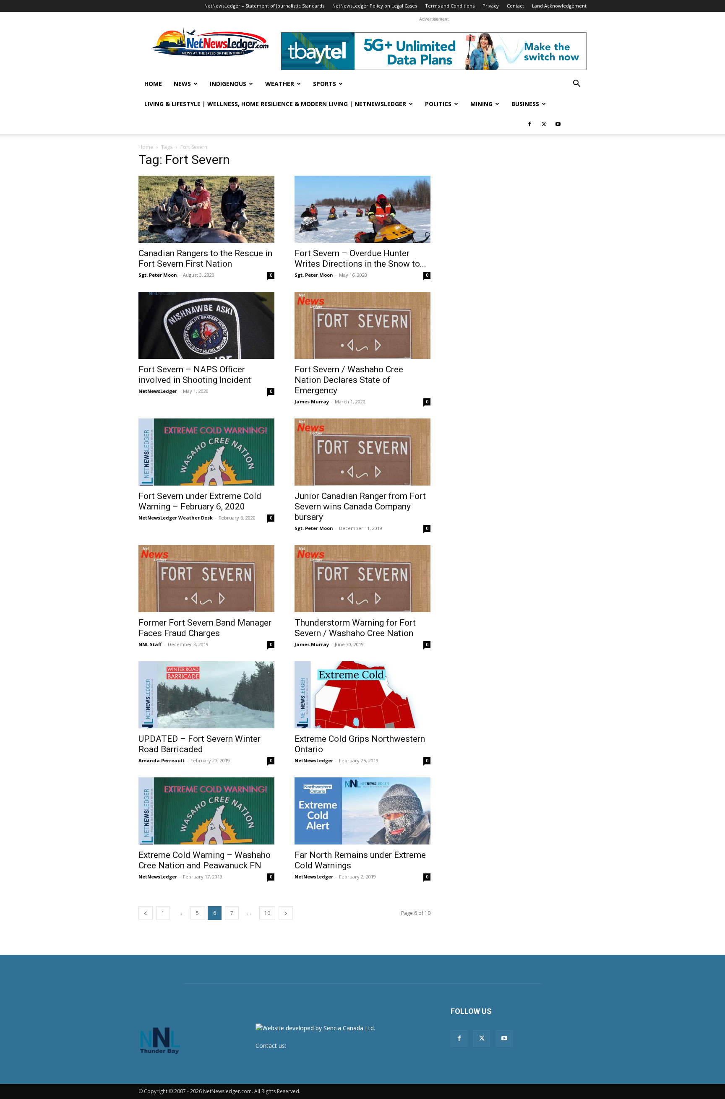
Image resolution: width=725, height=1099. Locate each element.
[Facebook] (529, 124)
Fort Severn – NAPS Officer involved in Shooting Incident (194, 374)
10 (267, 913)
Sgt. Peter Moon (157, 275)
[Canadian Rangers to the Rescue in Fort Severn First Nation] (206, 209)
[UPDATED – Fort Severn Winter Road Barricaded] (206, 694)
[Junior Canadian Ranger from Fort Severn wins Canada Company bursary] (362, 452)
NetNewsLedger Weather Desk (175, 517)
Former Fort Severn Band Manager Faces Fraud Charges (204, 628)
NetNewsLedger (157, 391)
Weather (279, 84)
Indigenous (228, 84)
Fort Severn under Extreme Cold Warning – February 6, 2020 (199, 501)
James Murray (312, 401)
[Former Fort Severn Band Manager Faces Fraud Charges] (206, 578)
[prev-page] (145, 913)
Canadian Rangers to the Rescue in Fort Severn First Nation (205, 258)
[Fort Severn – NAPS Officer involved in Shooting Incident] (206, 325)
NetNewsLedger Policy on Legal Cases (374, 6)
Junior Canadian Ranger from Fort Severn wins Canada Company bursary (360, 506)
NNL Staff (150, 644)
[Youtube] (558, 124)
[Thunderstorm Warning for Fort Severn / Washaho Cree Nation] (362, 578)
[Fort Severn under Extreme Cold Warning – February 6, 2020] (206, 452)
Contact (515, 6)
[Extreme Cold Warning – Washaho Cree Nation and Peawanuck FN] (206, 810)
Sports (324, 84)
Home (153, 84)
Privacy (490, 6)
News (182, 84)
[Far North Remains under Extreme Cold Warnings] (362, 810)
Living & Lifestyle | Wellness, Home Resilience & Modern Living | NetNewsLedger (275, 104)
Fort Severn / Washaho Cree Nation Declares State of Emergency (349, 379)
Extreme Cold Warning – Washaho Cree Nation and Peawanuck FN (204, 860)
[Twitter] (543, 124)
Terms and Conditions (450, 6)
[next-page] (286, 913)
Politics (438, 104)
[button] (576, 84)
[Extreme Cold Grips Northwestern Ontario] (362, 694)
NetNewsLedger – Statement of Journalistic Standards (264, 6)
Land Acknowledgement (559, 6)
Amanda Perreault (161, 760)
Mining (481, 104)
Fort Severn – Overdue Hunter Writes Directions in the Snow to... (360, 258)
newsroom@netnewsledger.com (332, 1046)
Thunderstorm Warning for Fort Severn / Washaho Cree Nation (355, 628)
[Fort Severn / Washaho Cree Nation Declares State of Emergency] (362, 325)
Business (525, 104)
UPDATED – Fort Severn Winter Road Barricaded (199, 744)
